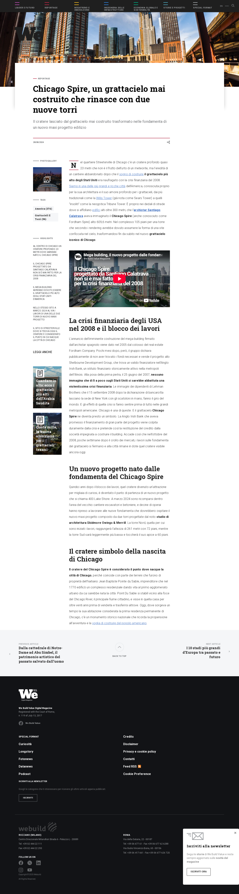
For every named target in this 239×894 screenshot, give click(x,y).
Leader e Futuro (25, 8)
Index (185, 78)
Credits (128, 736)
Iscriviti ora (199, 871)
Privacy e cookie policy (139, 751)
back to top (119, 656)
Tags (43, 200)
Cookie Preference (137, 774)
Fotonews (26, 759)
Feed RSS (130, 766)
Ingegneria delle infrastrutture (114, 9)
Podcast (24, 774)
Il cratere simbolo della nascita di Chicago (193, 114)
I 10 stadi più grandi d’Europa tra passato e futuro (201, 651)
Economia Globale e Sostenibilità (146, 9)
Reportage (51, 8)
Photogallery (48, 161)
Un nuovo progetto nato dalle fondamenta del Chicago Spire (195, 101)
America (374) (43, 208)
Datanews (26, 766)
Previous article (28, 644)
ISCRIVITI (28, 798)
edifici (96, 210)
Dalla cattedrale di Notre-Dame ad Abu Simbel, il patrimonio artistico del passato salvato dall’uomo (41, 653)
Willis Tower (104, 198)
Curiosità (25, 744)
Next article (213, 644)
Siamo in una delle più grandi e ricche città (97, 186)
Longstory (26, 751)
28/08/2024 (38, 142)
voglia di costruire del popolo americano (119, 623)
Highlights (46, 238)
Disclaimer (130, 744)
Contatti (129, 759)
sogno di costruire (131, 174)
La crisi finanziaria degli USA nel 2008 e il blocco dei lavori (195, 87)
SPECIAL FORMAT (202, 8)
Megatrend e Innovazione (82, 9)
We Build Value (32, 723)
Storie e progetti (174, 8)
